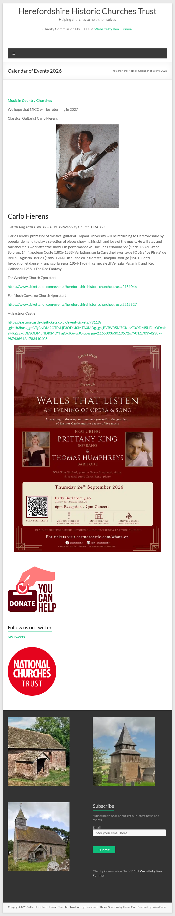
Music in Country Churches (30, 100)
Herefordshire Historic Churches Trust (87, 11)
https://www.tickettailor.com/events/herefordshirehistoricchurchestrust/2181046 (72, 286)
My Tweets (16, 636)
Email (97, 827)
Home (132, 70)
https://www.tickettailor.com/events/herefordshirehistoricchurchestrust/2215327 (72, 304)
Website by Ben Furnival (113, 29)
